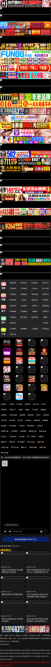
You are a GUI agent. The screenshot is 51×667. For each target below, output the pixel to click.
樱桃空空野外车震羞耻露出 (12, 594)
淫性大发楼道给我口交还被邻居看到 (12, 620)
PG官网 (11, 404)
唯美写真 (35, 317)
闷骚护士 (45, 311)
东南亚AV (45, 294)
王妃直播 (12, 420)
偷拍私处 (29, 420)
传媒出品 (13, 323)
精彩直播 (30, 415)
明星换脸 (24, 311)
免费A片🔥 (40, 442)
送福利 (21, 410)
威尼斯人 (4, 404)
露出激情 (24, 317)
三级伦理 (13, 288)
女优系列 (24, 306)
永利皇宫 (40, 426)
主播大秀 (4, 420)
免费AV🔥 (42, 447)
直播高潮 (22, 415)
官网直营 (28, 404)
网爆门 (45, 317)
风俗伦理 (45, 329)
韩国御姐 (24, 294)
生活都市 (13, 329)
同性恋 (45, 323)
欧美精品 (35, 283)
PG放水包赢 (13, 415)
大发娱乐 (22, 426)
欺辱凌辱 (13, 300)
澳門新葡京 (30, 426)
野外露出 (45, 300)
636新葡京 (14, 431)
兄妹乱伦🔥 (5, 447)
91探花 (23, 300)
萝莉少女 (45, 283)
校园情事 (24, 329)
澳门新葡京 (12, 426)
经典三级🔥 (31, 442)
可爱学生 (35, 306)
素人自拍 (45, 288)
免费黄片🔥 (32, 431)
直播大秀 (12, 442)
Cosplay (35, 288)
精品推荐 (13, 283)
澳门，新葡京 (31, 436)
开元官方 (4, 436)
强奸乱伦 (24, 283)
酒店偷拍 (46, 415)
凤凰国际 (4, 415)
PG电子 (43, 404)
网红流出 (35, 300)
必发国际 (4, 426)
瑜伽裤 (34, 311)
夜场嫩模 (45, 420)
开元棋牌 (19, 404)
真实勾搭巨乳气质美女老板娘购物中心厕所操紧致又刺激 (37, 621)
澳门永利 (36, 404)
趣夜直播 (37, 420)
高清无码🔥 (33, 447)
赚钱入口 (24, 447)
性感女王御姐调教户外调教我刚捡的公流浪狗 (12, 571)
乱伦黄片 (20, 420)
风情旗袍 (13, 311)
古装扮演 (13, 306)
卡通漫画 (13, 317)
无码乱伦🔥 (42, 431)
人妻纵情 (35, 329)
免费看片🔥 (5, 431)
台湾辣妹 (13, 294)
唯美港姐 (35, 294)
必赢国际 (43, 410)
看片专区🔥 (15, 447)
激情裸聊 (23, 431)
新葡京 (27, 410)
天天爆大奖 (12, 436)
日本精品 (24, 288)
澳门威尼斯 (21, 442)
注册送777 (12, 410)
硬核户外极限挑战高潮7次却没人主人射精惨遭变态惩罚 (38, 571)
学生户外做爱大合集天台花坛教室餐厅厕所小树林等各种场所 (37, 596)
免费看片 (41, 436)
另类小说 (13, 334)
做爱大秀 (4, 442)
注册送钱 (4, 410)
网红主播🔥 (5, 453)
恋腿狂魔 (45, 306)
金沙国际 (22, 436)
